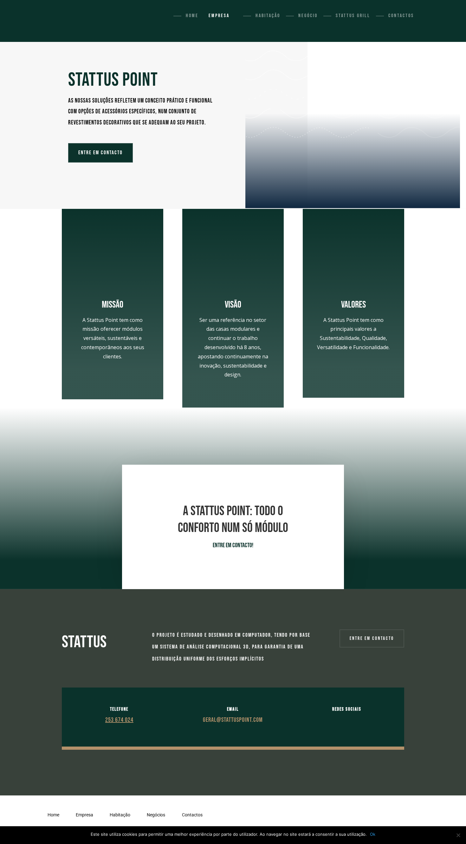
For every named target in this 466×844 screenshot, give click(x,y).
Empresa (219, 16)
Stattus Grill (353, 16)
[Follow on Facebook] (340, 720)
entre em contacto (372, 638)
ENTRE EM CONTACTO (100, 153)
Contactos (401, 16)
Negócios (156, 814)
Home (192, 16)
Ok (372, 834)
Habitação (268, 16)
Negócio (308, 16)
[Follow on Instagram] (353, 720)
